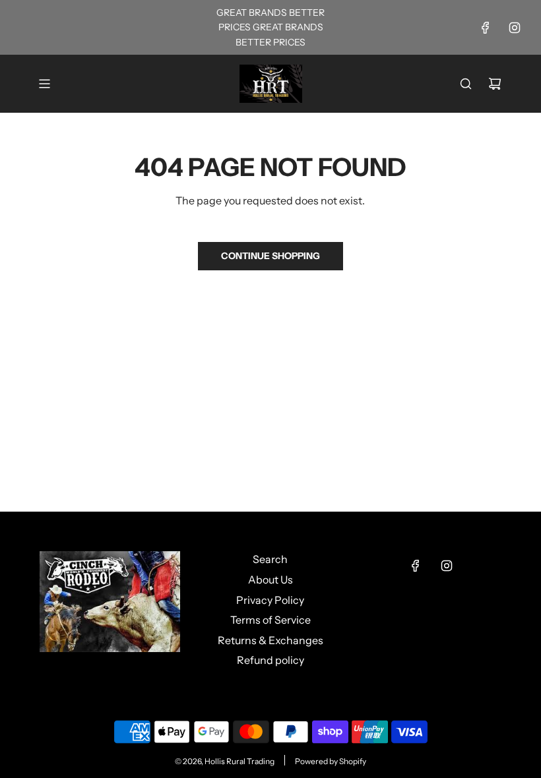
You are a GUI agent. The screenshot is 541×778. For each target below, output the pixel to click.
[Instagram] (514, 27)
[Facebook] (485, 27)
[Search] (465, 83)
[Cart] (494, 83)
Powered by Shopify (330, 761)
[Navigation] (44, 83)
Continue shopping (270, 256)
